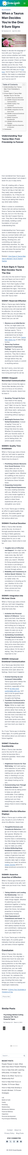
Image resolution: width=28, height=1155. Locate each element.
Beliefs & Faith (6, 1100)
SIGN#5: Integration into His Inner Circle (15, 110)
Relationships (6, 9)
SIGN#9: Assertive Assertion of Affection (15, 126)
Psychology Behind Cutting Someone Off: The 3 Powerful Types (13, 1017)
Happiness (5, 1114)
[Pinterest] (20, 1141)
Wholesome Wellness (8, 1109)
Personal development (9, 1116)
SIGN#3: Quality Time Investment (13, 104)
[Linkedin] (17, 1141)
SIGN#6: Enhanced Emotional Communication (15, 114)
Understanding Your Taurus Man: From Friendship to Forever (13, 89)
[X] (10, 1141)
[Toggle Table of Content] (23, 84)
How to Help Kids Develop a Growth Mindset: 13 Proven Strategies (12, 1090)
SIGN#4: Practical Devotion (15, 107)
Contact (10, 1130)
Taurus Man (6, 996)
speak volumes (10, 865)
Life (3, 1097)
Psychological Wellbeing (9, 1118)
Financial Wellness (7, 1111)
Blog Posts (20, 1133)
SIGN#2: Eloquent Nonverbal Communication (15, 100)
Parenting (5, 1104)
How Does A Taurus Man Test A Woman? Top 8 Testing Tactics (14, 258)
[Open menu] (24, 3)
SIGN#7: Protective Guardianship (12, 118)
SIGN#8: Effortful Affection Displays (15, 122)
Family (4, 1102)
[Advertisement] (14, 158)
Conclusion (7, 129)
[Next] (24, 1028)
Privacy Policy (9, 1133)
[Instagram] (14, 1141)
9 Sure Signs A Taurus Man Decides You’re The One (13, 94)
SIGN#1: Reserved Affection (15, 97)
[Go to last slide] (4, 1028)
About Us (17, 1130)
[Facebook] (7, 1141)
